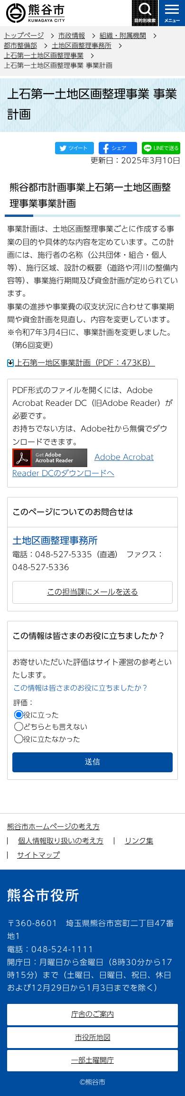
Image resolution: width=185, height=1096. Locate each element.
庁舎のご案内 (92, 1014)
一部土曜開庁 (92, 1060)
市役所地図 (93, 1037)
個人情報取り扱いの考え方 (60, 840)
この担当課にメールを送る (92, 592)
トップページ (24, 35)
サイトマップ (38, 855)
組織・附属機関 (123, 35)
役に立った (41, 715)
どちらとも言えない (55, 727)
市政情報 (71, 35)
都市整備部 (20, 45)
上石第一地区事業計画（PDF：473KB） (85, 362)
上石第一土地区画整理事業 (43, 55)
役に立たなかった (51, 739)
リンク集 (139, 840)
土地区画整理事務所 (81, 45)
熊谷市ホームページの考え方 (53, 826)
